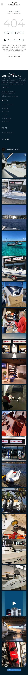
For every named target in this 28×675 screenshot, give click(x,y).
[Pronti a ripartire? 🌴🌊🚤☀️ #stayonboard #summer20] (14, 500)
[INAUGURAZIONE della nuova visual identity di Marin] (14, 345)
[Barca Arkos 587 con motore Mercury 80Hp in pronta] (14, 165)
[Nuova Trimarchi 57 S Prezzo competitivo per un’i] (14, 577)
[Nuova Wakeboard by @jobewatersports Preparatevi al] (14, 654)
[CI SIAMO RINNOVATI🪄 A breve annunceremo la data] (14, 371)
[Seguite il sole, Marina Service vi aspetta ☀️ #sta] (14, 448)
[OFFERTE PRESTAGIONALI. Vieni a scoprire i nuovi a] (14, 294)
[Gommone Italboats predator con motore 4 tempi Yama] (14, 268)
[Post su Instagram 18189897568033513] (14, 603)
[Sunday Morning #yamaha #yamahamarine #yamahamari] (14, 423)
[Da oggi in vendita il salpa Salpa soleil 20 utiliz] (14, 243)
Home (10, 14)
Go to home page (14, 56)
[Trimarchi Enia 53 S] (14, 551)
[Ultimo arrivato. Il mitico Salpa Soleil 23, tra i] (14, 191)
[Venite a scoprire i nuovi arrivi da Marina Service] (14, 397)
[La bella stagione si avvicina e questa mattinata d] (14, 526)
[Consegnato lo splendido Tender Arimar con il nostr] (14, 474)
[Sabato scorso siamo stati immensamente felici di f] (14, 320)
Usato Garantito (8, 132)
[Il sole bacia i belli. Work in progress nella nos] (14, 629)
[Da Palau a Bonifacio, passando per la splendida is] (14, 217)
